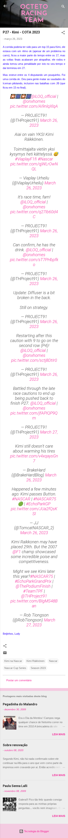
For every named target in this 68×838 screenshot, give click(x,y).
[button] (63, 33)
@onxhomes (34, 101)
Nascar (53, 660)
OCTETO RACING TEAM (34, 14)
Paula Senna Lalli (15, 786)
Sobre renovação (15, 745)
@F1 (17, 551)
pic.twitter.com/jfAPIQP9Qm (34, 415)
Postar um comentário (19, 680)
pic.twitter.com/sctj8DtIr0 (34, 360)
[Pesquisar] (63, 7)
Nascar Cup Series (15, 667)
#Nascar (45, 159)
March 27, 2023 (40, 622)
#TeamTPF (33, 591)
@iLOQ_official (43, 96)
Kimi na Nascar (13, 660)
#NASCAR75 (44, 499)
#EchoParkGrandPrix (33, 581)
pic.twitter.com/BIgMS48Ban (34, 603)
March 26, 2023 (41, 185)
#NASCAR (21, 499)
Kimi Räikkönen (35, 660)
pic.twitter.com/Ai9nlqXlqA (34, 106)
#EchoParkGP (38, 503)
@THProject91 (34, 596)
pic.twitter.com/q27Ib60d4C (34, 214)
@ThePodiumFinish (33, 586)
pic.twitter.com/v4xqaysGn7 (34, 458)
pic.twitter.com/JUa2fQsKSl (34, 511)
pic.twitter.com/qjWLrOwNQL (34, 166)
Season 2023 (38, 667)
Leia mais (58, 734)
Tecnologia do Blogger (36, 831)
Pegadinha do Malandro (20, 704)
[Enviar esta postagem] (5, 653)
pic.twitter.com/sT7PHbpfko (34, 262)
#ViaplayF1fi (26, 159)
